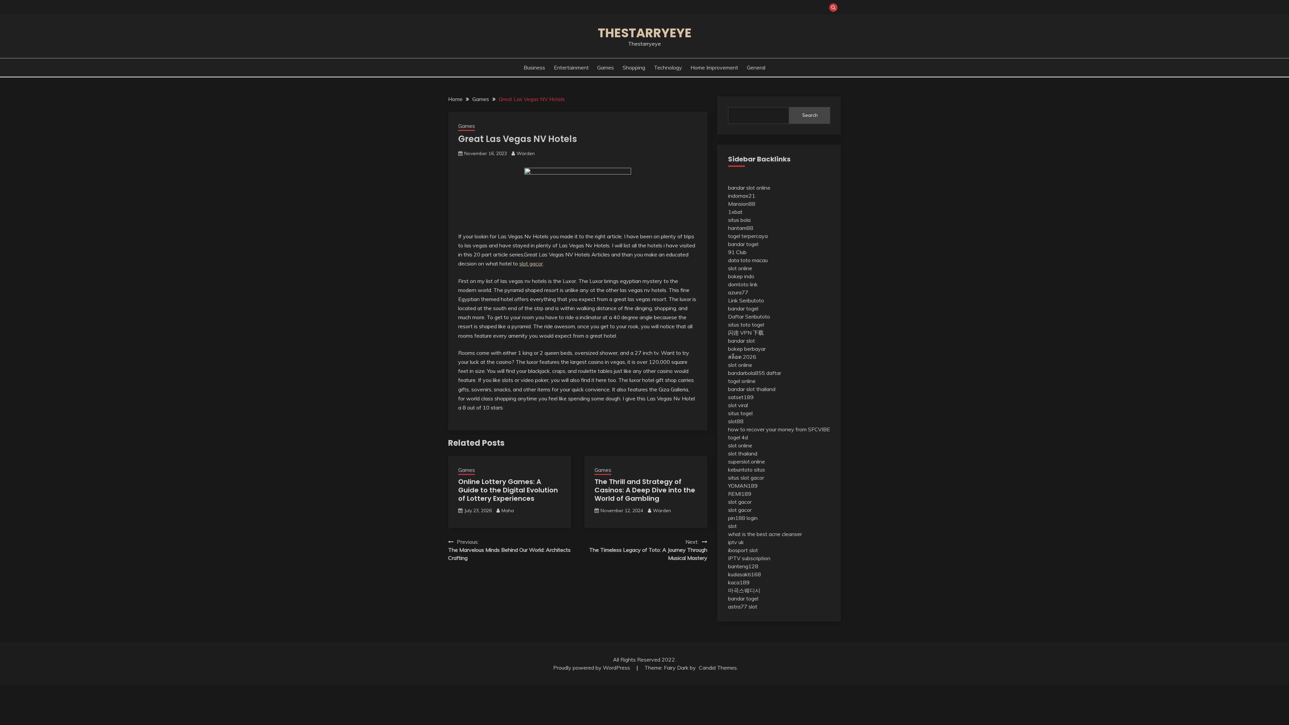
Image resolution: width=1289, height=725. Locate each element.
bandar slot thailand (751, 389)
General (756, 67)
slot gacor (531, 263)
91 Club (737, 252)
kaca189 (739, 582)
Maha (508, 511)
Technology (668, 67)
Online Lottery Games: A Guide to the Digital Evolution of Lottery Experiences (508, 490)
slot (732, 526)
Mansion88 (741, 203)
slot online (740, 268)
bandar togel (743, 244)
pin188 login (743, 518)
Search (810, 115)
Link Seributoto (746, 300)
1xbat (735, 211)
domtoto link (743, 284)
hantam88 (740, 228)
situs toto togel (746, 324)
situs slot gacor (746, 477)
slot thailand (742, 453)
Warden (526, 153)
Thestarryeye (644, 33)
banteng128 (743, 566)
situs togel (740, 413)
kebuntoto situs (746, 469)
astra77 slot (742, 606)
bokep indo (741, 276)
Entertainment (571, 67)
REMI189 (739, 493)
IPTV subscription (749, 558)
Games (605, 67)
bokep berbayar (747, 348)
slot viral (738, 405)
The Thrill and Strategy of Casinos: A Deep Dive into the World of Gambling (644, 490)
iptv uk (736, 542)
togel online (742, 381)
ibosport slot (743, 550)
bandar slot (741, 340)
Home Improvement (714, 67)
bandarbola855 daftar (754, 373)
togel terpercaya (748, 236)
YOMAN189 (743, 485)
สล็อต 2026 (742, 356)
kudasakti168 (744, 574)
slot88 (736, 421)
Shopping (634, 67)
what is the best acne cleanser (765, 534)
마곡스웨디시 (744, 590)
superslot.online (746, 461)
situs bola (739, 219)
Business (534, 67)
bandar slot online (749, 187)
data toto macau (748, 260)
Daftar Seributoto (749, 316)
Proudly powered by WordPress (592, 667)
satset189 (741, 397)
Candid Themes (718, 667)
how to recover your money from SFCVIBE (779, 429)
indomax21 (741, 195)
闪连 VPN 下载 (746, 332)
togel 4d (738, 437)
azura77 (738, 292)
